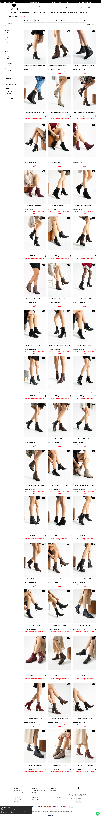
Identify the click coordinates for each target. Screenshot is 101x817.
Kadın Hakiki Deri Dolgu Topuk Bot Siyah (84, 65)
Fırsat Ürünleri (10, 98)
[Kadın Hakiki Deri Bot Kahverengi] (59, 420)
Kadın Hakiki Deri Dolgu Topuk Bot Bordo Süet (84, 159)
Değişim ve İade (36, 797)
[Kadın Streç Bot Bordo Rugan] (35, 700)
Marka (7, 21)
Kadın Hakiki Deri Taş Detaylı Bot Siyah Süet (60, 159)
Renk (6, 51)
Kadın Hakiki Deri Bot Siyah (35, 392)
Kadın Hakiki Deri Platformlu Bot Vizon (35, 299)
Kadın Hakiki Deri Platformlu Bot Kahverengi (59, 65)
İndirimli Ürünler (10, 91)
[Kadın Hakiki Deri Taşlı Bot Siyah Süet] (35, 327)
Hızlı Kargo (9, 100)
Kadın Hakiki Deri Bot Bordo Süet (34, 205)
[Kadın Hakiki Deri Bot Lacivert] (84, 606)
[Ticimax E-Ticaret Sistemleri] (50, 816)
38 (7, 39)
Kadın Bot (16, 795)
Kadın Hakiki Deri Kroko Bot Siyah (60, 252)
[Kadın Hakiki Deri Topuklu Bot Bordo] (84, 746)
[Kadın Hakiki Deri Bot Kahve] (59, 653)
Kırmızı (8, 58)
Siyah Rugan (10, 63)
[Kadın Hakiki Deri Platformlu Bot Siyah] (35, 140)
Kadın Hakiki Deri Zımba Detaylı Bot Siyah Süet (84, 392)
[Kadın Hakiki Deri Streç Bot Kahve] (59, 560)
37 (7, 37)
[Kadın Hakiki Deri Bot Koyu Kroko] (84, 700)
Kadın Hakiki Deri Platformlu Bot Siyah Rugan (59, 345)
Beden (7, 30)
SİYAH (8, 75)
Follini (8, 25)
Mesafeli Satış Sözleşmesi (38, 790)
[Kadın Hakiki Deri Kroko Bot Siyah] (59, 233)
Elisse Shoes (9, 23)
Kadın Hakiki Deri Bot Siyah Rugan (85, 345)
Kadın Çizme (17, 797)
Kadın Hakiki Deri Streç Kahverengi (60, 718)
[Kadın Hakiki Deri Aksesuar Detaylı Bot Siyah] (35, 47)
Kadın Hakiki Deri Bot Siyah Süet (59, 205)
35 (7, 32)
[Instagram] (79, 801)
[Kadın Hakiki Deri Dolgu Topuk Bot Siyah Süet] (84, 187)
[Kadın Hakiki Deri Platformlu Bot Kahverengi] (59, 47)
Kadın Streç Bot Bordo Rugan (35, 718)
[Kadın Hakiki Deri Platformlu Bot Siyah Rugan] (59, 327)
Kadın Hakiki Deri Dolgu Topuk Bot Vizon (59, 112)
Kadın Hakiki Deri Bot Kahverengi (59, 438)
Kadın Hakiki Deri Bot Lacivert (84, 625)
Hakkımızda (53, 790)
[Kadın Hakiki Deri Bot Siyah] (35, 373)
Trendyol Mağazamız (55, 797)
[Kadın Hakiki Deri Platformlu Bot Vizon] (35, 280)
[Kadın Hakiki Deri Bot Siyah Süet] (59, 187)
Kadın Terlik (16, 801)
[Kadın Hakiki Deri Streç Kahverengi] (59, 700)
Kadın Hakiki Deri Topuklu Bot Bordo (84, 765)
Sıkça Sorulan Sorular (37, 795)
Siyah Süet (9, 70)
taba (8, 72)
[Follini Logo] (78, 789)
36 (7, 35)
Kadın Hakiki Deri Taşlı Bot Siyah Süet (34, 345)
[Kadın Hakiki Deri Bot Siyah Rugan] (84, 327)
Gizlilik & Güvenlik (36, 793)
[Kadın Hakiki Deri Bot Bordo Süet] (35, 187)
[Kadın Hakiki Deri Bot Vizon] (59, 746)
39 (7, 42)
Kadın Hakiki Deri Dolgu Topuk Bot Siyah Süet (84, 205)
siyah (8, 53)
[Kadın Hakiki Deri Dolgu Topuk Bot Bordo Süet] (84, 140)
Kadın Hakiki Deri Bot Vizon (59, 765)
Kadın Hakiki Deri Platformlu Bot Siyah (35, 159)
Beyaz (8, 68)
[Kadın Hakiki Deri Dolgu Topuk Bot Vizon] (59, 93)
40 (7, 44)
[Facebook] (76, 801)
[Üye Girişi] (81, 7)
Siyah (8, 56)
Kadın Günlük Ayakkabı (19, 793)
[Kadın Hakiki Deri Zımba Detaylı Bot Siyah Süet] (84, 373)
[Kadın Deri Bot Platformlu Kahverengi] (84, 233)
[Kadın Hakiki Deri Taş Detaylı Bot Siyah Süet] (59, 140)
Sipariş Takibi (35, 799)
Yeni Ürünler (9, 93)
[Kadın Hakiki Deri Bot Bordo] (35, 653)
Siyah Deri (9, 65)
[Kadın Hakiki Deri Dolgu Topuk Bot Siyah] (84, 47)
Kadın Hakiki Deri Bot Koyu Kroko (84, 718)
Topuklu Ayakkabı (18, 790)
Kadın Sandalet (17, 799)
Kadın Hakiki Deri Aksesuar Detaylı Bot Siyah (34, 65)
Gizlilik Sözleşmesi (9, 811)
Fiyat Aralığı (8, 78)
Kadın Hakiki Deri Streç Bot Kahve (60, 578)
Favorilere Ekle (45, 69)
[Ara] (65, 6)
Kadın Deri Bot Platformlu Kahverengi (84, 252)
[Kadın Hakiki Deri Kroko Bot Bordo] (59, 373)
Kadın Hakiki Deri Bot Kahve (59, 672)
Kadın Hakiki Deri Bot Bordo (34, 672)
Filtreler (7, 88)
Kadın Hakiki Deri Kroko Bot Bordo (60, 392)
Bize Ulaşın (53, 795)
